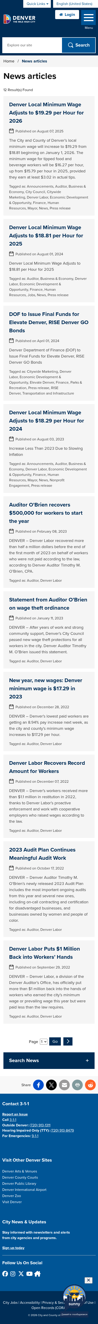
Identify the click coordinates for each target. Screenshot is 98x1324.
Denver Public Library (19, 1184)
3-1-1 (13, 1120)
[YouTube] (28, 1273)
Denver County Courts (20, 1177)
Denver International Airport (24, 1190)
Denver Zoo (11, 1196)
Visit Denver (12, 1202)
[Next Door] (36, 1273)
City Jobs (10, 1303)
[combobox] (75, 4)
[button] (49, 1060)
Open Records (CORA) (49, 1308)
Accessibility (30, 1303)
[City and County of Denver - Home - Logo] (19, 19)
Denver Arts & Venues (19, 1171)
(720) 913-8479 (62, 1130)
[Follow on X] (20, 1273)
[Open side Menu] (88, 18)
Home (8, 61)
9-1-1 (35, 1136)
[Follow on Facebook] (5, 1273)
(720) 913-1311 (40, 1125)
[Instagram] (12, 1273)
